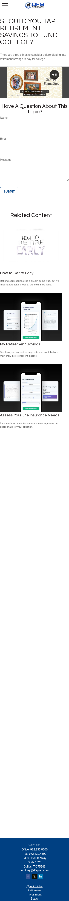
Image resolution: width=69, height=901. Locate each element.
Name (4, 117)
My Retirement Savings (20, 344)
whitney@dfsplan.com (34, 870)
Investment (34, 894)
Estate (35, 898)
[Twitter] (34, 876)
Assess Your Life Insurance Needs (29, 415)
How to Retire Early (16, 273)
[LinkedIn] (40, 876)
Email (3, 138)
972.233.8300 (39, 849)
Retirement (34, 890)
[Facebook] (28, 876)
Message (6, 159)
